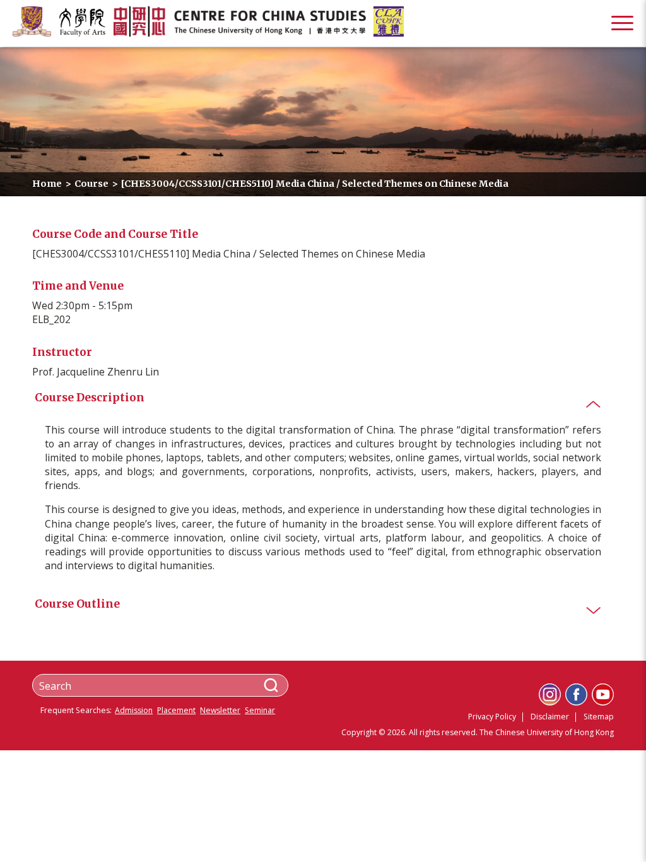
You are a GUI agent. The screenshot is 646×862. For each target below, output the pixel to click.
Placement (176, 711)
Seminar (260, 711)
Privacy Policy (492, 716)
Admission (134, 711)
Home (47, 183)
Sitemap (599, 716)
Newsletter (220, 711)
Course (91, 183)
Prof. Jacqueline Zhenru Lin (95, 372)
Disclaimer (550, 716)
